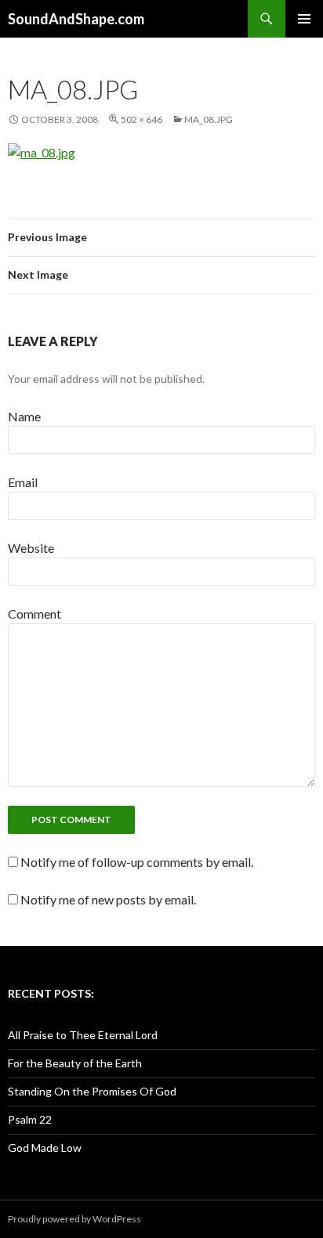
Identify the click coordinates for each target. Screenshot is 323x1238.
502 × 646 (141, 119)
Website (31, 547)
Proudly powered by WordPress (74, 1219)
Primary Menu (304, 19)
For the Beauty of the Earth (75, 1063)
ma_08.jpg (208, 119)
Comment (34, 613)
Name (24, 416)
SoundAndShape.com (76, 18)
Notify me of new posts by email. (108, 899)
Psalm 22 (30, 1119)
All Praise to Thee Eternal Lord (83, 1034)
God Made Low (45, 1147)
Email (23, 482)
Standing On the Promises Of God (92, 1091)
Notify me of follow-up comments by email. (136, 861)
